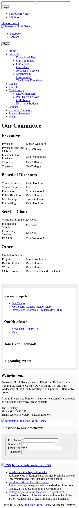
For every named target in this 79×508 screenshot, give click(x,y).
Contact (14, 36)
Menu (12, 116)
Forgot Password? (19, 13)
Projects (13, 87)
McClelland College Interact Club (31, 306)
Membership (23, 73)
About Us (14, 54)
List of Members (25, 93)
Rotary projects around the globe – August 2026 (36, 492)
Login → (14, 16)
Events (13, 83)
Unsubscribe (23, 77)
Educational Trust (26, 57)
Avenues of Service (27, 70)
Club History (16, 90)
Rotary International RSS (31, 465)
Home (12, 50)
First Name (15, 440)
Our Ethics (22, 67)
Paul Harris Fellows (27, 96)
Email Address (17, 447)
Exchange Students (27, 103)
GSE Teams (23, 100)
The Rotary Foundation (29, 80)
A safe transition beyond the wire (28, 472)
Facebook (15, 33)
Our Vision (22, 64)
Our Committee (25, 60)
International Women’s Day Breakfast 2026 (37, 309)
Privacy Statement (19, 113)
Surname (14, 444)
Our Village (18, 303)
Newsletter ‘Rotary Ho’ (25, 328)
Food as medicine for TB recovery (29, 482)
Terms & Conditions (20, 110)
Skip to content (10, 23)
